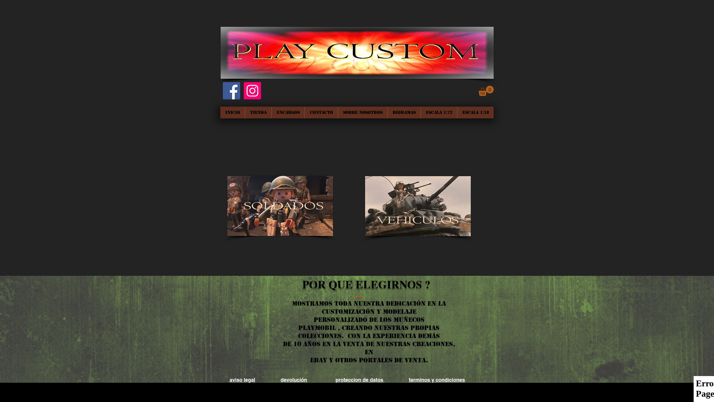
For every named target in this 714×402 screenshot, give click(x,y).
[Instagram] (252, 90)
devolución (294, 380)
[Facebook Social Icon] (231, 90)
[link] (486, 91)
